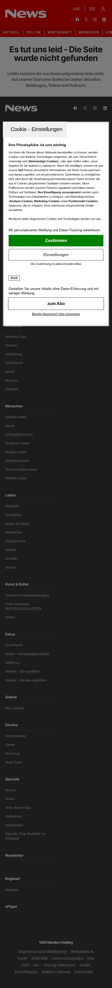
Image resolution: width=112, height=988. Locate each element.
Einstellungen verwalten (56, 254)
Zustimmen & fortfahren (56, 240)
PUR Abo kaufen (56, 303)
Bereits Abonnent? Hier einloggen (56, 314)
